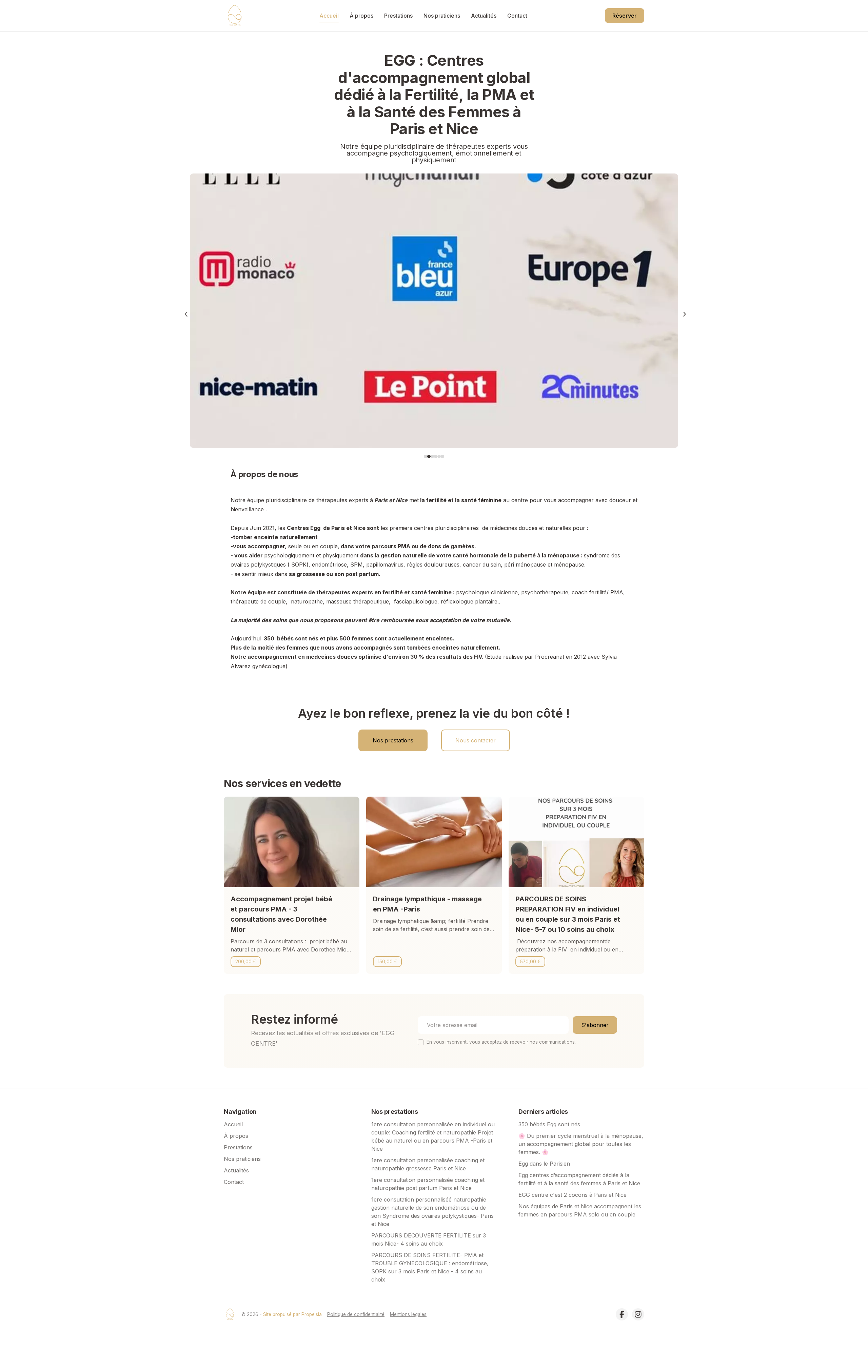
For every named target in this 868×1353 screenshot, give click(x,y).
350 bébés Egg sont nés (549, 1124)
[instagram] (638, 1314)
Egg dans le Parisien (544, 1163)
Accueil (329, 15)
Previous (184, 311)
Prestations (398, 15)
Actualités (483, 15)
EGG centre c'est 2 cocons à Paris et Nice (572, 1194)
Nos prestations (393, 740)
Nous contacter (475, 740)
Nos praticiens (441, 15)
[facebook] (622, 1314)
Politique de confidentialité (355, 1314)
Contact (517, 15)
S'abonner (595, 1025)
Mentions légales (408, 1314)
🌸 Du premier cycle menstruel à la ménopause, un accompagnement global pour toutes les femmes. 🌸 (580, 1143)
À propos (361, 15)
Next (683, 311)
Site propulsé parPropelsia (292, 1314)
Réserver (624, 15)
